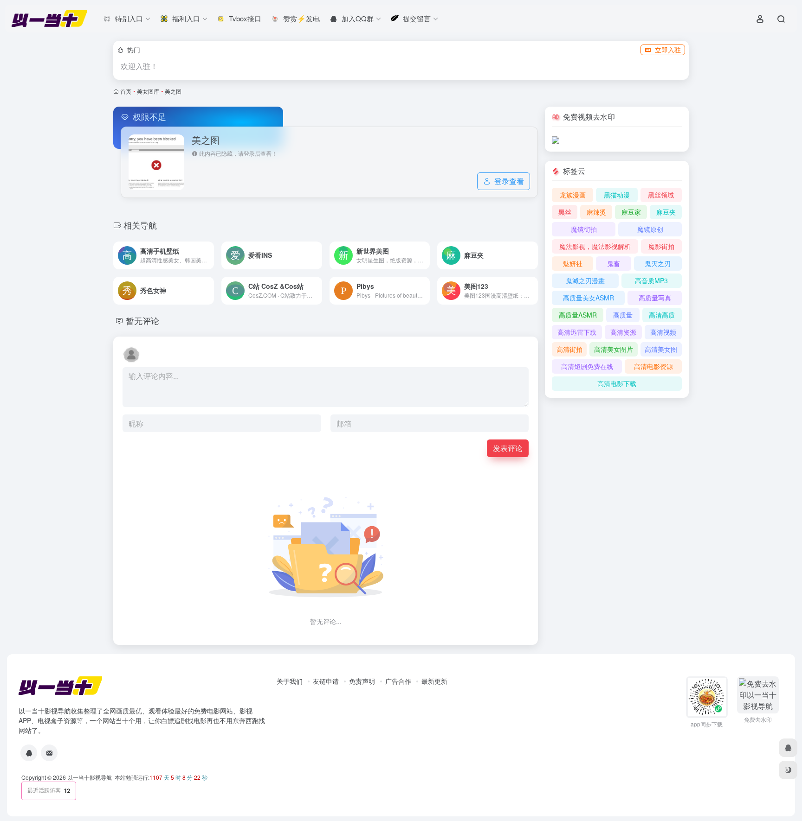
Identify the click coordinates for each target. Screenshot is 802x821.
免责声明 (362, 681)
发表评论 (508, 448)
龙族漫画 (573, 194)
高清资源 (623, 332)
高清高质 (662, 314)
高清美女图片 (613, 349)
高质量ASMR (578, 314)
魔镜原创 (650, 229)
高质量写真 (655, 297)
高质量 (623, 314)
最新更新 (434, 681)
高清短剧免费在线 (587, 366)
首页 (125, 91)
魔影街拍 (661, 246)
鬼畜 (613, 263)
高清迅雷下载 (576, 332)
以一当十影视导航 (89, 777)
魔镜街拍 (584, 229)
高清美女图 (661, 349)
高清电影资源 (653, 366)
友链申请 (326, 681)
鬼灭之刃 (658, 263)
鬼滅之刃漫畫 (585, 280)
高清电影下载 (616, 383)
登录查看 (509, 181)
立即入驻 (668, 49)
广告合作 (398, 681)
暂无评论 (142, 320)
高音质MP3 (651, 280)
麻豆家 (631, 211)
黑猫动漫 (617, 194)
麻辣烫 (596, 211)
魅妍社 (572, 263)
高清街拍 (569, 349)
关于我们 (290, 681)
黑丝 (564, 211)
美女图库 (148, 91)
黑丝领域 (661, 194)
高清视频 (663, 332)
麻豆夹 (666, 211)
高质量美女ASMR (588, 297)
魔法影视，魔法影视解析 (595, 246)
